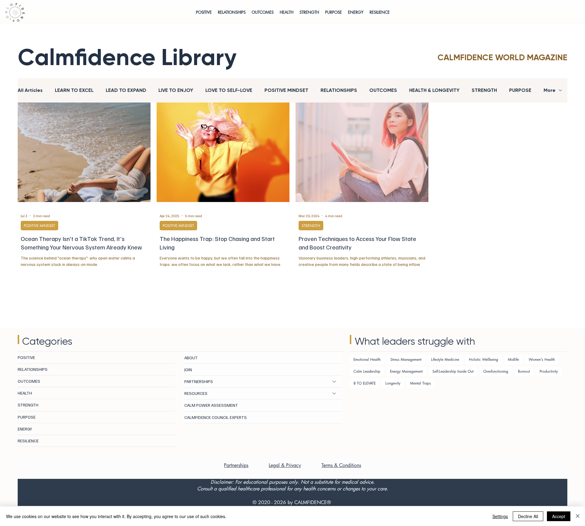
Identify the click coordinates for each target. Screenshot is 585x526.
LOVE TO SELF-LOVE (228, 90)
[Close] (577, 516)
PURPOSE (520, 90)
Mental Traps (420, 383)
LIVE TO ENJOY (175, 90)
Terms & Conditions (341, 465)
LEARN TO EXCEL (74, 90)
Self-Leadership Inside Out (452, 371)
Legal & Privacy (285, 465)
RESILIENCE (28, 440)
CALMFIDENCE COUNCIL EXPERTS (215, 417)
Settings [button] (500, 516)
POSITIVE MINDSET (286, 90)
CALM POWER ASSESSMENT (211, 405)
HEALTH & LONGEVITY (434, 90)
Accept (558, 516)
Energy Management (406, 371)
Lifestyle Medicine (445, 359)
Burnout (524, 371)
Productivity (549, 371)
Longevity (392, 383)
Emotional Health (367, 359)
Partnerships (236, 465)
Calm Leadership (366, 371)
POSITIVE (26, 357)
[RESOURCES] (334, 393)
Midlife (513, 359)
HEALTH (25, 392)
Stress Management (405, 359)
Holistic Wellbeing (483, 359)
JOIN (188, 369)
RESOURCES (195, 393)
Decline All (528, 516)
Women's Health (542, 359)
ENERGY (25, 428)
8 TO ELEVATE (364, 383)
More (549, 90)
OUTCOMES (383, 90)
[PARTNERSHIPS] (334, 381)
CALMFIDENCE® (312, 502)
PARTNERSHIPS (198, 381)
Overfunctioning (495, 371)
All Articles (30, 90)
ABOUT (191, 357)
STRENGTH (484, 90)
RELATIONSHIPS (339, 90)
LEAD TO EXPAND (126, 90)
